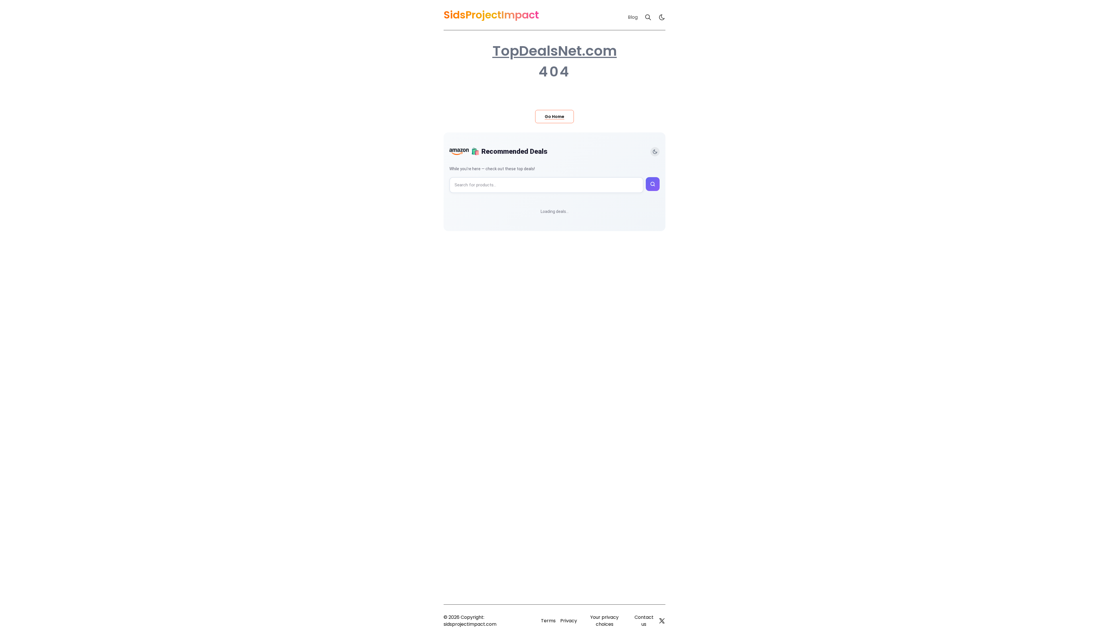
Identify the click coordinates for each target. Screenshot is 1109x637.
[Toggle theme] (655, 151)
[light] (661, 17)
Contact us (644, 620)
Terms (548, 620)
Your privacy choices (604, 620)
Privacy (568, 620)
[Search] (648, 17)
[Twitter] (661, 620)
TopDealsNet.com (554, 51)
